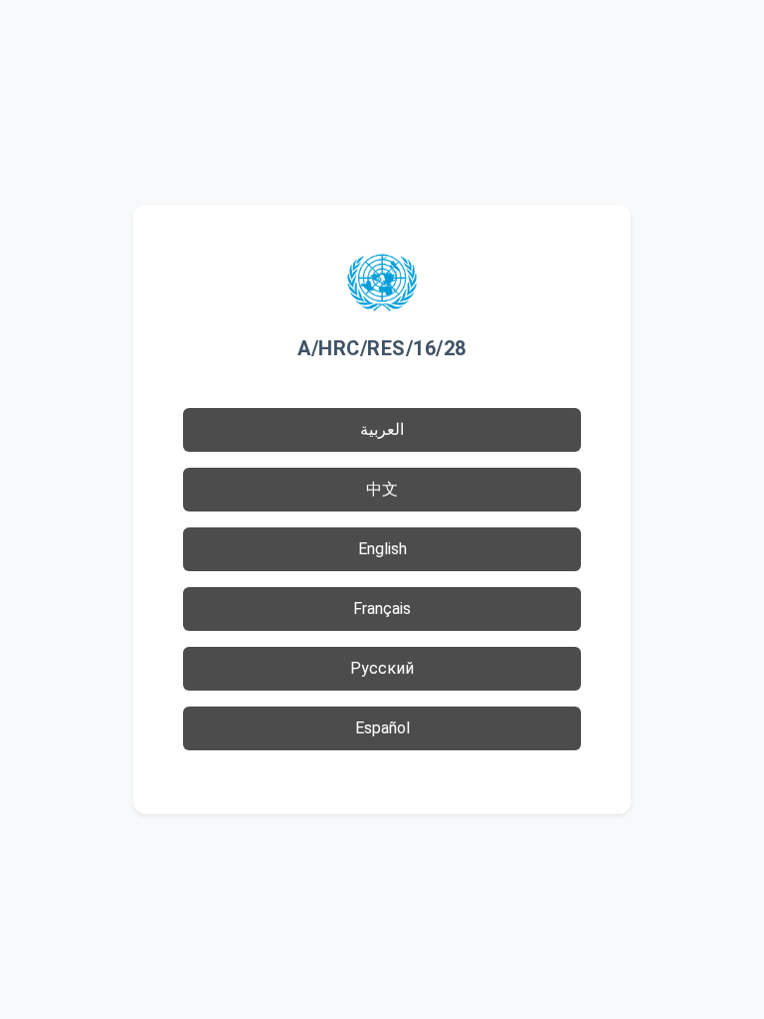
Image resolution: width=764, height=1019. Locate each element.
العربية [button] (382, 429)
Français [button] (382, 608)
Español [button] (382, 727)
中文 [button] (382, 489)
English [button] (382, 548)
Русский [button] (382, 668)
